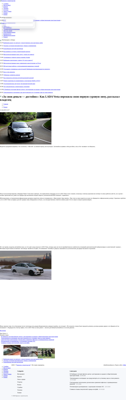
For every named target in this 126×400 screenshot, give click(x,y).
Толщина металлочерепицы (11, 29)
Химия (5, 13)
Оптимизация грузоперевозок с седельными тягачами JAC (18, 341)
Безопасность (7, 34)
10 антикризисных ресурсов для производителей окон (19, 83)
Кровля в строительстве (23, 365)
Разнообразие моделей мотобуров (13, 48)
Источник (3, 330)
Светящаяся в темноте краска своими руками (16, 57)
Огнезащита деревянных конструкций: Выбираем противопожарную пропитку (26, 69)
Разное (5, 14)
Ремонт (5, 37)
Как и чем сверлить (9, 72)
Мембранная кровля (9, 35)
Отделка (5, 10)
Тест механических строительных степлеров (16, 86)
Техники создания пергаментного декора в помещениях (19, 45)
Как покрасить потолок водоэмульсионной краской (18, 78)
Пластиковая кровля (9, 32)
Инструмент (7, 5)
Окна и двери (7, 11)
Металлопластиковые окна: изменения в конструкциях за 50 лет (22, 63)
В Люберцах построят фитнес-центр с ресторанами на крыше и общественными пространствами (31, 89)
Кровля (5, 6)
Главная (5, 104)
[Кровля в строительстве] (7, 0)
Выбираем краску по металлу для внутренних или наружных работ (23, 43)
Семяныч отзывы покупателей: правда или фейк (15, 343)
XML (124, 365)
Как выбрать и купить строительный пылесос (16, 51)
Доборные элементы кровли (11, 75)
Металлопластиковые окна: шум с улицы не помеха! (18, 54)
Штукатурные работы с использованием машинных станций (21, 66)
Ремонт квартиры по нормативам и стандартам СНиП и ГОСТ (21, 80)
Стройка (5, 3)
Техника (5, 8)
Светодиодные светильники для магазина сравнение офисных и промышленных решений (27, 339)
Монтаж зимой (7, 31)
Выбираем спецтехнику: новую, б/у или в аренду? (18, 60)
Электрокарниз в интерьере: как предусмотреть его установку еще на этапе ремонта (28, 92)
